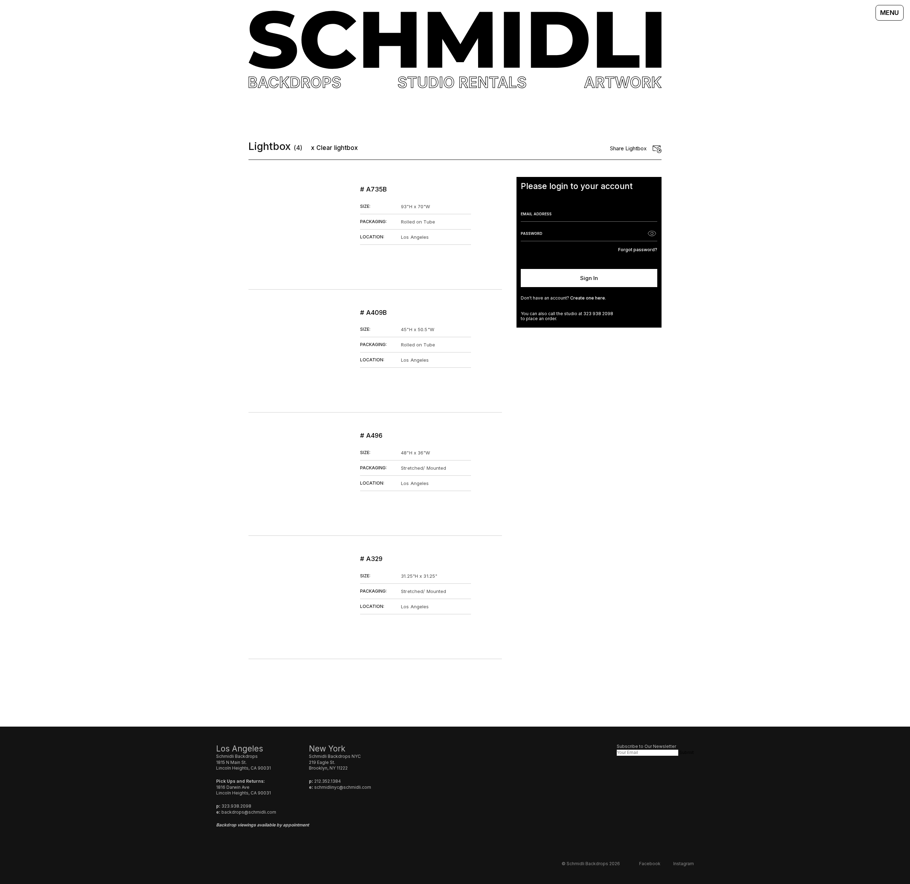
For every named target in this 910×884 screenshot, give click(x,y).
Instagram (683, 863)
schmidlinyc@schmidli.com (342, 787)
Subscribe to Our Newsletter (646, 746)
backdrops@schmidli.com (248, 812)
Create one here (587, 298)
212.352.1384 (327, 781)
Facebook (649, 863)
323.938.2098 (236, 806)
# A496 (371, 435)
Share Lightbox (628, 148)
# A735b (373, 189)
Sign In (589, 278)
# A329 (371, 558)
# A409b (373, 312)
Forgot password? (637, 249)
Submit (686, 752)
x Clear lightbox (334, 147)
